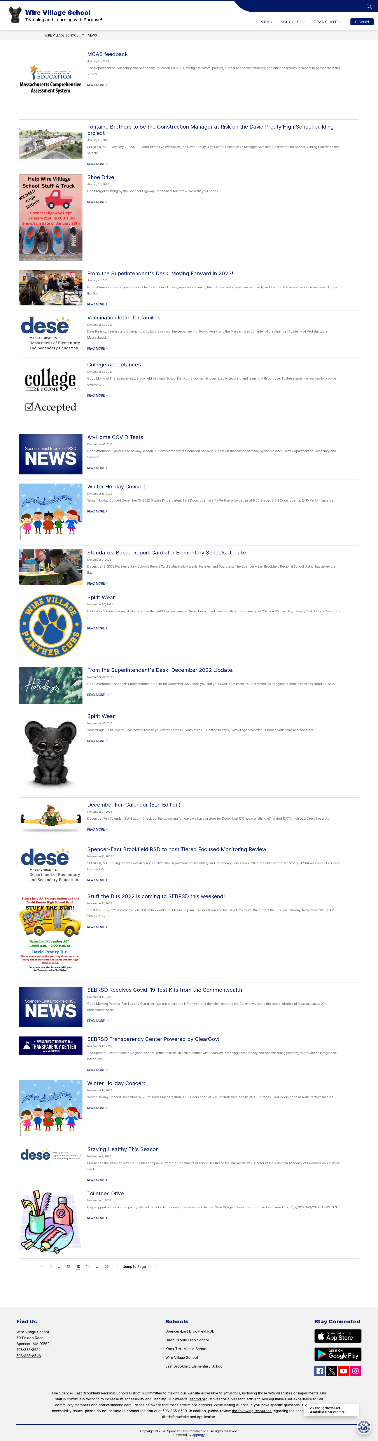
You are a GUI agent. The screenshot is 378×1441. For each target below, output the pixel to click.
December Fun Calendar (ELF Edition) (134, 805)
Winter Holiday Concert (116, 486)
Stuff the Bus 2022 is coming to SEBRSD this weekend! (156, 896)
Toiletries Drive (105, 1193)
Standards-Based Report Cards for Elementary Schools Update (166, 552)
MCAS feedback (107, 54)
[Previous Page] (41, 1266)
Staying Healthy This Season (123, 1149)
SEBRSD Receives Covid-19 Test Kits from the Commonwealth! (165, 990)
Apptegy (198, 1435)
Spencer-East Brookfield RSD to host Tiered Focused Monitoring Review (176, 849)
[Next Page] (117, 1266)
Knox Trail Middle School (186, 1349)
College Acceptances (114, 364)
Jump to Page (134, 1266)
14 (88, 1266)
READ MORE (97, 85)
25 (107, 1266)
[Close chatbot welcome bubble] (305, 1405)
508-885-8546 (28, 1356)
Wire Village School (61, 35)
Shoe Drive (100, 177)
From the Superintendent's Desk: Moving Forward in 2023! (160, 273)
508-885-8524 (28, 1349)
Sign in (362, 22)
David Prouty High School (187, 1340)
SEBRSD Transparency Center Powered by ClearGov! (153, 1039)
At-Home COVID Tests (115, 437)
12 (68, 1266)
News (92, 35)
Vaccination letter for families (123, 317)
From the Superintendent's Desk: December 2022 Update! (160, 670)
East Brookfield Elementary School (194, 1366)
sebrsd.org (198, 1399)
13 (78, 1266)
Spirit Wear (101, 597)
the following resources (252, 1411)
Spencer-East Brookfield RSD (190, 1331)
